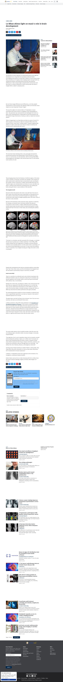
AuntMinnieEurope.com (50, 424)
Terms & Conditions (31, 678)
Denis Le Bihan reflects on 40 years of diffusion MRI (37, 425)
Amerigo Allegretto (23, 454)
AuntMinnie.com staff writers (25, 617)
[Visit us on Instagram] (35, 676)
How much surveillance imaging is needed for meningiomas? (45, 44)
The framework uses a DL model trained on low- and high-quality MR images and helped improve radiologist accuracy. (29, 519)
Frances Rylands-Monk (10, 28)
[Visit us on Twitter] (30, 676)
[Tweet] (15, 32)
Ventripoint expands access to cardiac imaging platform (27, 614)
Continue (24, 400)
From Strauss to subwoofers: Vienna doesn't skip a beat (25, 425)
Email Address (16, 376)
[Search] (55, 1)
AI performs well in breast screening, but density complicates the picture (29, 603)
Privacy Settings (24, 678)
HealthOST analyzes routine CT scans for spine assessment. (29, 559)
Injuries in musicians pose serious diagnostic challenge (12, 425)
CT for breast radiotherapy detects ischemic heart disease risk (29, 564)
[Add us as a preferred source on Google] (20, 32)
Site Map (43, 678)
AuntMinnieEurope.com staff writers (27, 556)
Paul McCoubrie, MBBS (24, 464)
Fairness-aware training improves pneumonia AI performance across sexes (46, 64)
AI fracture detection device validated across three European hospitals (28, 525)
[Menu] (57, 1)
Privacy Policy (17, 678)
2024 (33, 423)
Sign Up (16, 386)
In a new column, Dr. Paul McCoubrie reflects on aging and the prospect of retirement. (29, 466)
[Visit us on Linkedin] (32, 676)
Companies (47, 423)
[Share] (9, 32)
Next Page (16, 637)
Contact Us (38, 678)
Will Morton (22, 528)
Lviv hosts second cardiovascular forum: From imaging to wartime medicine (28, 627)
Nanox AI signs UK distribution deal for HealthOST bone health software (29, 553)
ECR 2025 (20, 423)
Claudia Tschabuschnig (24, 476)
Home (47, 678)
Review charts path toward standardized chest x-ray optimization (46, 57)
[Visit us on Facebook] (27, 676)
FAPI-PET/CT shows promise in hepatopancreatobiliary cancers (28, 575)
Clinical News (9, 21)
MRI (6, 423)
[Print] (7, 32)
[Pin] (17, 32)
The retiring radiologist (45, 50)
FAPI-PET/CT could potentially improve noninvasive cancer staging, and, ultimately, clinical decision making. (28, 580)
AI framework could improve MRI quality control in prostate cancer (28, 513)
